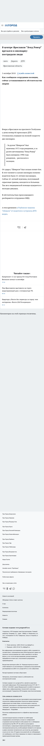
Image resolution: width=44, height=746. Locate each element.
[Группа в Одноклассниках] (7, 588)
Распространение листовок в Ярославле (14, 673)
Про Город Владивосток (9, 552)
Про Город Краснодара (9, 555)
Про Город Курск (7, 526)
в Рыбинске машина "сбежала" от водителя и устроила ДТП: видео (19, 210)
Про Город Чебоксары (9, 547)
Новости (5, 615)
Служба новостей (25, 73)
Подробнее (14, 709)
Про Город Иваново (8, 518)
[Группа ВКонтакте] (4, 588)
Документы (5, 564)
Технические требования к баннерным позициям (17, 572)
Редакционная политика (9, 611)
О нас (4, 604)
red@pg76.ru (26, 647)
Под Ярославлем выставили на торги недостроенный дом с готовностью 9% (17, 290)
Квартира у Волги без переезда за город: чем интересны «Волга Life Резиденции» (20, 302)
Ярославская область (12, 66)
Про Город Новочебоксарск (10, 534)
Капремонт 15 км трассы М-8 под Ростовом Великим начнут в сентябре (19, 279)
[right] (42, 31)
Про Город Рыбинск (8, 539)
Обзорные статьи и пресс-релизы (12, 600)
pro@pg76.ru (30, 645)
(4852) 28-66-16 (21, 645)
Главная (4, 619)
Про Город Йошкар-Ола (9, 521)
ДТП (23, 61)
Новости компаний (8, 596)
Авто (5, 61)
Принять (36, 37)
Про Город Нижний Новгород (11, 530)
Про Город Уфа (6, 543)
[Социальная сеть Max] (13, 588)
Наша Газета (6, 559)
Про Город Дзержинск (9, 514)
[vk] (19, 227)
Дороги (14, 61)
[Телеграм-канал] (10, 588)
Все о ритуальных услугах (30, 31)
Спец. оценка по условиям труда (12, 696)
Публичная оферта (8, 577)
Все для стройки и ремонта (10, 31)
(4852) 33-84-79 (17, 647)
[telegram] (26, 227)
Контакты (5, 607)
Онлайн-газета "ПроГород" (10, 568)
